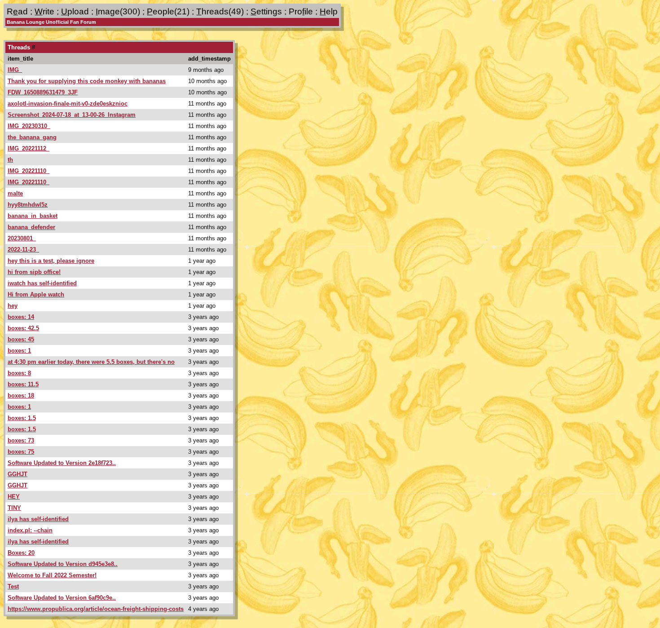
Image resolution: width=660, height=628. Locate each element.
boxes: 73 (21, 440)
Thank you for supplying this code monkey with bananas (87, 81)
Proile (301, 11)
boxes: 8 (19, 373)
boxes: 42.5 (23, 328)
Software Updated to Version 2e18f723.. (62, 463)
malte (15, 193)
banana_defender (31, 227)
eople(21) (168, 11)
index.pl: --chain (30, 530)
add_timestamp (209, 58)
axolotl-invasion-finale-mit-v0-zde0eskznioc (68, 103)
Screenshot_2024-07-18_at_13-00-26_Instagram (72, 114)
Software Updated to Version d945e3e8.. (63, 564)
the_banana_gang (32, 137)
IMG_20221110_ (28, 171)
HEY (14, 496)
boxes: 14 (21, 317)
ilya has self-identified (38, 519)
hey (13, 305)
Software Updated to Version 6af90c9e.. (62, 597)
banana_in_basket (32, 215)
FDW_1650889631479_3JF (43, 92)
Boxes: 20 (21, 552)
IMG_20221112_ (28, 148)
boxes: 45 (21, 339)
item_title (20, 58)
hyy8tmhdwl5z (28, 204)
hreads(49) (220, 11)
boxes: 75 (21, 451)
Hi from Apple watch (36, 294)
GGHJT (17, 474)
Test (13, 586)
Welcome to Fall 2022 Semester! (52, 575)
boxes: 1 (19, 350)
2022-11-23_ (23, 249)
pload (75, 11)
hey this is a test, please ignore (51, 260)
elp (329, 11)
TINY (14, 507)
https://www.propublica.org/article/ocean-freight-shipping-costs (96, 609)
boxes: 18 (21, 395)
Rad (17, 11)
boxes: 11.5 (23, 384)
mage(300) (118, 11)
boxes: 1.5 (22, 418)
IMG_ (15, 69)
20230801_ (22, 238)
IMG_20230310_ (29, 126)
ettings (266, 11)
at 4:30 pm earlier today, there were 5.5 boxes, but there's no (91, 361)
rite (44, 11)
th (10, 159)
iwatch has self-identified (42, 283)
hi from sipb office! (34, 272)
